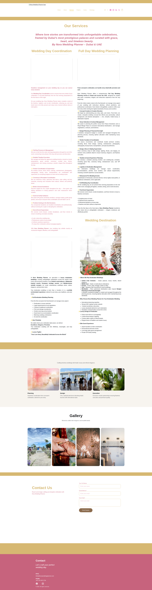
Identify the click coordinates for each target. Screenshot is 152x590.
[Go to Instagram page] (114, 10)
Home (59, 10)
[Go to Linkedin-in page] (116, 10)
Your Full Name (83, 483)
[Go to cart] (122, 10)
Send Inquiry (85, 510)
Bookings (92, 10)
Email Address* (83, 490)
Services (72, 10)
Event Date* (82, 498)
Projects (79, 10)
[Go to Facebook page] (111, 10)
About (65, 10)
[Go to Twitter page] (119, 10)
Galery (85, 10)
